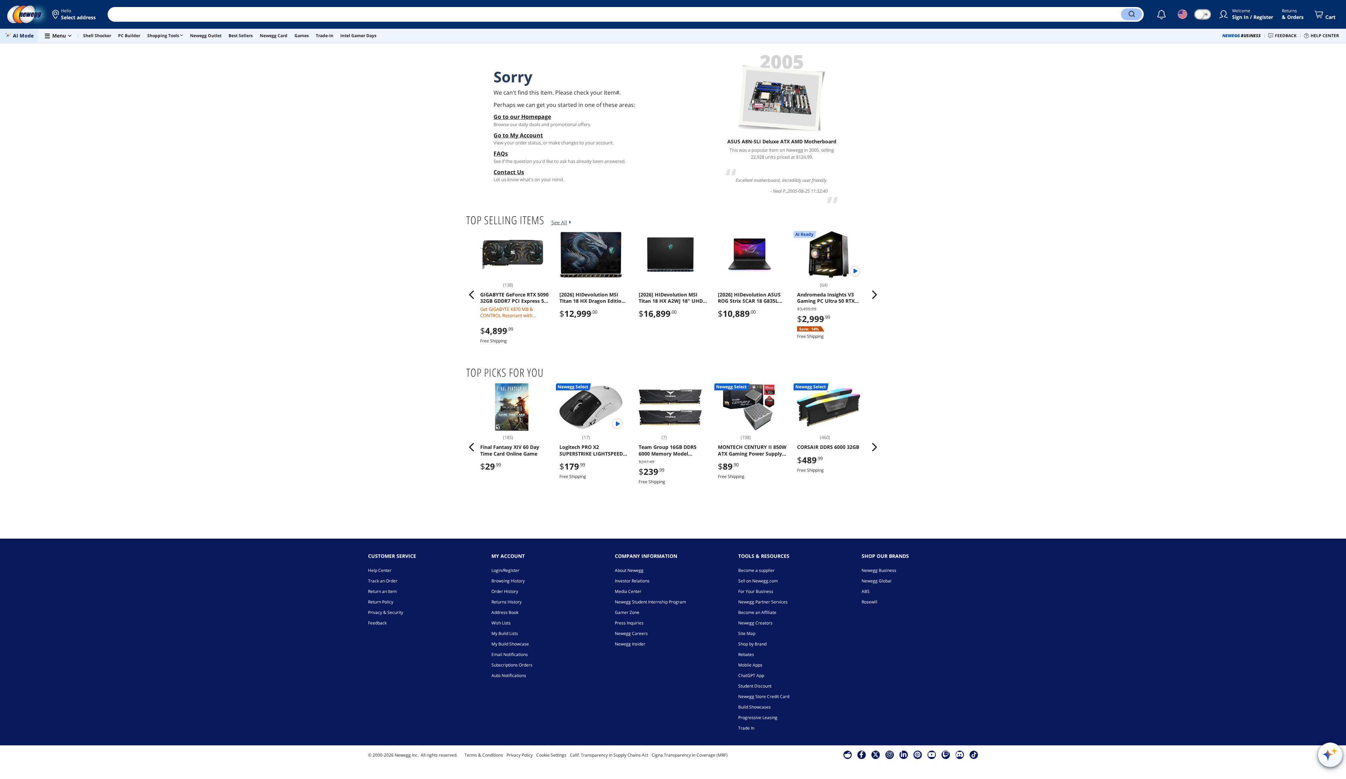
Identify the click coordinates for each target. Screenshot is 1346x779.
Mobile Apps (750, 665)
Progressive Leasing (757, 717)
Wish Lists (501, 623)
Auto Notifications (508, 675)
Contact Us (509, 172)
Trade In (746, 728)
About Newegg (629, 570)
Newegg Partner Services (763, 602)
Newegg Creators (755, 623)
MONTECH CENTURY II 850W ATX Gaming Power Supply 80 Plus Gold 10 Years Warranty (752, 450)
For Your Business (755, 591)
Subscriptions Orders (511, 665)
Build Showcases (754, 707)
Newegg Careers (631, 633)
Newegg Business (879, 570)
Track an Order (382, 581)
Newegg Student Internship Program (650, 602)
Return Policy (380, 602)
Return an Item (382, 591)
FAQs (501, 153)
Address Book (504, 612)
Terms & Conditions (483, 755)
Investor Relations (632, 581)
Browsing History (508, 581)
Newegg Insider (630, 644)
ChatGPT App (751, 675)
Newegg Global (876, 581)
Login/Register (505, 570)
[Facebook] (861, 754)
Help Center (380, 570)
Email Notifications (509, 654)
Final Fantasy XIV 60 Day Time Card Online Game (509, 450)
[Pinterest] (917, 754)
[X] (875, 754)
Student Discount (754, 686)
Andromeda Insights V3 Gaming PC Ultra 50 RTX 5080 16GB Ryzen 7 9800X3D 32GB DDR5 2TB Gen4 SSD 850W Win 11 (830, 298)
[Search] (1131, 14)
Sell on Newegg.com (758, 581)
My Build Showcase (510, 644)
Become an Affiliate (757, 612)
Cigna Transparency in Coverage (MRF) (690, 755)
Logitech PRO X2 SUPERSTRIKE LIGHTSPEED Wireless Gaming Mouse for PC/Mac (592, 450)
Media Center (628, 591)
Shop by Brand (752, 644)
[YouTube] (931, 754)
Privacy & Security (385, 612)
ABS (866, 591)
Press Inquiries (629, 623)
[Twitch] (946, 754)
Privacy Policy (520, 755)
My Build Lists (504, 633)
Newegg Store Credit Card (763, 696)
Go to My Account (518, 135)
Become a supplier (756, 570)
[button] (74, 14)
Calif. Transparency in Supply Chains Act (609, 755)
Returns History (506, 602)
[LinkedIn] (903, 754)
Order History (504, 591)
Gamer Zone (627, 612)
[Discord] (960, 754)
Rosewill (869, 602)
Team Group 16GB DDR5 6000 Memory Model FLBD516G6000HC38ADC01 (670, 450)
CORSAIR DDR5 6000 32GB (828, 447)
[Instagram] (889, 754)
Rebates (746, 654)
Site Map (746, 633)
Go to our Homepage (522, 117)
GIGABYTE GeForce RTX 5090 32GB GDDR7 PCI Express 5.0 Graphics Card (514, 298)
